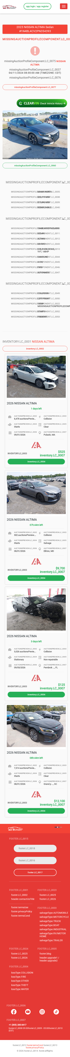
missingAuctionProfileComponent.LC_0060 (35, 165)
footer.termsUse (19, 907)
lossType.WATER (20, 989)
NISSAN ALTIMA (43, 341)
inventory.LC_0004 (36, 461)
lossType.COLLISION (22, 972)
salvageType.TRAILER (51, 940)
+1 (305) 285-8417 (17, 1025)
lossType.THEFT (19, 985)
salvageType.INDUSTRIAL (53, 929)
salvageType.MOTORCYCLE (54, 917)
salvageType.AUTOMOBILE (54, 912)
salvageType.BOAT (49, 925)
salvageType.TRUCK (50, 921)
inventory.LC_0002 (35, 348)
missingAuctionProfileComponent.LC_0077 (35, 87)
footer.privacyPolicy (21, 911)
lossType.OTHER (20, 980)
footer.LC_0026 (48, 899)
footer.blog (45, 953)
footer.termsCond (20, 915)
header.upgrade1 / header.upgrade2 (49, 959)
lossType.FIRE (18, 976)
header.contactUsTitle (22, 899)
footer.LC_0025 (48, 895)
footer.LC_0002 (19, 895)
